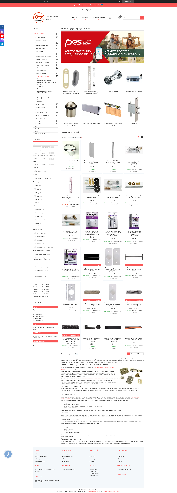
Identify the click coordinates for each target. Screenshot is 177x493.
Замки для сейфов (40, 73)
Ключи (37, 110)
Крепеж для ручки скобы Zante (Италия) (92, 196)
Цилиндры (66, 454)
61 (138, 354)
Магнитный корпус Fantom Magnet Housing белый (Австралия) (112, 269)
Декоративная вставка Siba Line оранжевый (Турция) (134, 338)
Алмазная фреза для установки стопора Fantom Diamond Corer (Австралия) (70, 269)
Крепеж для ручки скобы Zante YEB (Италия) (70, 231)
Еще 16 (37, 226)
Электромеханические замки (44, 57)
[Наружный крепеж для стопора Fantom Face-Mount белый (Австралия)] (92, 220)
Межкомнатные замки (42, 43)
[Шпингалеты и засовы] (134, 78)
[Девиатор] (134, 109)
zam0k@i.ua (38, 314)
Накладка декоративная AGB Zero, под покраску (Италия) (91, 162)
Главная (74, 18)
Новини (36, 128)
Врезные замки (40, 37)
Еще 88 (37, 202)
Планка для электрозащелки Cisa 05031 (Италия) (70, 197)
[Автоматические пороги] (92, 109)
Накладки (66, 461)
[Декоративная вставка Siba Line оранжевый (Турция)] (134, 327)
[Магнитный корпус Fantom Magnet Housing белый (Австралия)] (113, 257)
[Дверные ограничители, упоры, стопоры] (71, 109)
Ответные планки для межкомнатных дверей (44, 79)
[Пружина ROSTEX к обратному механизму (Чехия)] (113, 150)
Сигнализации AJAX (41, 70)
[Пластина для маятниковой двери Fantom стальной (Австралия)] (113, 292)
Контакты (85, 18)
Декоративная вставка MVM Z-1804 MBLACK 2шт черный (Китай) (71, 339)
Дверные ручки (40, 48)
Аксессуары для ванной (42, 121)
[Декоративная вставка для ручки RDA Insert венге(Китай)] (92, 327)
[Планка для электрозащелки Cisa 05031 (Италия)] (71, 185)
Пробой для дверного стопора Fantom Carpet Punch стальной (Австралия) (134, 233)
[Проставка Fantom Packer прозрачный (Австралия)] (71, 292)
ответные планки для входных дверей (94, 379)
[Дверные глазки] (113, 78)
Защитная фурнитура (41, 59)
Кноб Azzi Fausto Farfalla (70, 161)
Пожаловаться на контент (94, 491)
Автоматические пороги (91, 123)
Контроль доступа (40, 107)
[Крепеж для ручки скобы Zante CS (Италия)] (113, 185)
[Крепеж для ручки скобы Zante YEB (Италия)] (71, 220)
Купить (77, 144)
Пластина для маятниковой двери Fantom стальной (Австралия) (113, 304)
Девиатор (134, 123)
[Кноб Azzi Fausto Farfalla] (71, 150)
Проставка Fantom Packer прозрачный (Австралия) (71, 303)
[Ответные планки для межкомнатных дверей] (71, 78)
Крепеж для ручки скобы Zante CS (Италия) (113, 196)
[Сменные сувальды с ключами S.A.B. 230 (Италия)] (134, 150)
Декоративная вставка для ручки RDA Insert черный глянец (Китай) (112, 339)
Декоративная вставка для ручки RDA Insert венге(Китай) (91, 339)
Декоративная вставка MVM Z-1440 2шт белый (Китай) (133, 269)
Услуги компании (40, 118)
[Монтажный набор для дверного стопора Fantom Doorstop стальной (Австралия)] (113, 220)
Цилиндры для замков (41, 45)
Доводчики (94, 454)
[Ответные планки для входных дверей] (92, 78)
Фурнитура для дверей (42, 76)
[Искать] (142, 18)
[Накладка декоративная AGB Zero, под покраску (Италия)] (92, 150)
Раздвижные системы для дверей (44, 98)
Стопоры (93, 461)
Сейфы (37, 68)
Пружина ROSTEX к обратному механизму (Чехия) (113, 162)
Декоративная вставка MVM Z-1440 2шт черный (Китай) (92, 269)
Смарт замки (39, 51)
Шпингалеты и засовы (134, 92)
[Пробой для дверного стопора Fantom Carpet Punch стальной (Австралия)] (134, 220)
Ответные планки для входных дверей (46, 83)
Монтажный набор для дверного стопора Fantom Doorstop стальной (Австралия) (113, 233)
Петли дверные (40, 104)
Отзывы (36, 131)
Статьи (120, 461)
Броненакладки (68, 456)
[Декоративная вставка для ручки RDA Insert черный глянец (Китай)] (113, 327)
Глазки (92, 456)
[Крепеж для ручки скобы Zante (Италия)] (92, 185)
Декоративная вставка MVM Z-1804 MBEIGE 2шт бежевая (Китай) (92, 304)
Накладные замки (40, 40)
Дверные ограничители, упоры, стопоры (44, 91)
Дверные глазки (112, 92)
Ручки (65, 459)
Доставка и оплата (99, 18)
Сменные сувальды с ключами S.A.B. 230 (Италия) (133, 162)
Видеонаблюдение (41, 112)
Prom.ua (97, 489)
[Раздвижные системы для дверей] (113, 109)
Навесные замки (40, 54)
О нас (35, 126)
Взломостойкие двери (42, 115)
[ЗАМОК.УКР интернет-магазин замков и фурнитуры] (38, 17)
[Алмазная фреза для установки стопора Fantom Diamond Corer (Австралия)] (71, 257)
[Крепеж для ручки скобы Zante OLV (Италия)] (134, 185)
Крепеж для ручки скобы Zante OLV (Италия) (134, 196)
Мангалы (38, 123)
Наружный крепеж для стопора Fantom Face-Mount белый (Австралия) (92, 232)
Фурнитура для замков (42, 65)
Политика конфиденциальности (111, 491)
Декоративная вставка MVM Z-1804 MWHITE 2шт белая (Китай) (134, 304)
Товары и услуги (69, 29)
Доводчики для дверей (42, 62)
